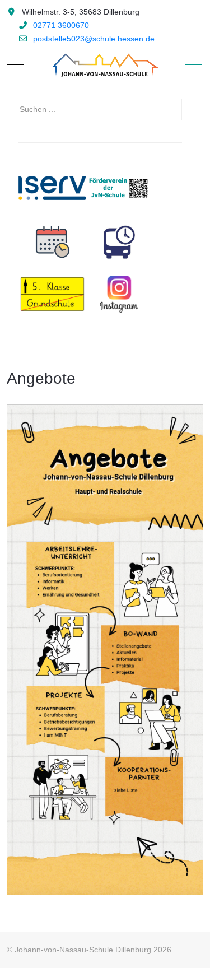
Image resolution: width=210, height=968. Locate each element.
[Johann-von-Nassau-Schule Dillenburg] (104, 64)
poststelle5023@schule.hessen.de (94, 38)
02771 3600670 (61, 25)
